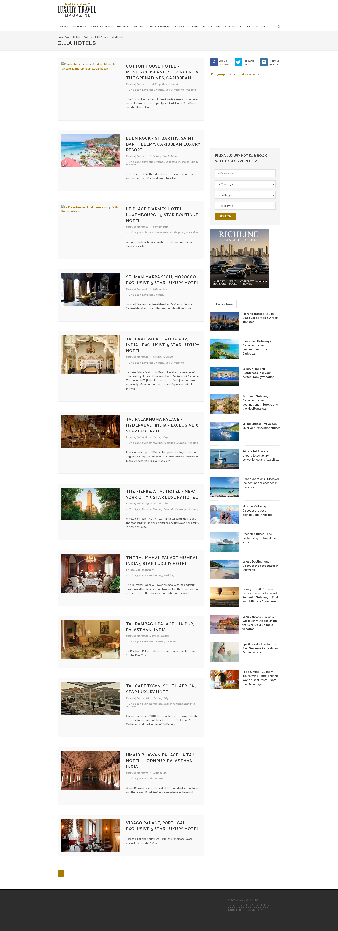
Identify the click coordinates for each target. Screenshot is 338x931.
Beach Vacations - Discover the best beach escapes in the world (260, 483)
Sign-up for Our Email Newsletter (237, 74)
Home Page (64, 37)
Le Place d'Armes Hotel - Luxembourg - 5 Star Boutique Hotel (162, 215)
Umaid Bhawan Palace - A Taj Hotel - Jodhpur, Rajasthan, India (160, 761)
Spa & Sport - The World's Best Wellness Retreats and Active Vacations (260, 648)
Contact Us (244, 905)
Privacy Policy (255, 909)
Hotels (76, 37)
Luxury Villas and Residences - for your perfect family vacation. (258, 373)
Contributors (261, 905)
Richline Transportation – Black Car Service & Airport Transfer (260, 317)
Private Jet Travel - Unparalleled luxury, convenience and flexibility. (260, 455)
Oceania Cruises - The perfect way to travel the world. (259, 538)
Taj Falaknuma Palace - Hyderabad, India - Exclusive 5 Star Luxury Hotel (162, 425)
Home (231, 905)
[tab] (225, 304)
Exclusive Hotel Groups (96, 37)
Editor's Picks (236, 909)
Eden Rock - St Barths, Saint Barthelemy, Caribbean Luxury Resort (163, 144)
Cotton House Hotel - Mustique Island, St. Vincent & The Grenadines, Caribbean (162, 72)
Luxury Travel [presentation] (225, 304)
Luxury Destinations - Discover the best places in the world (260, 565)
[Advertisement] (208, 10)
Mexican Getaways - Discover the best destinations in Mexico (257, 510)
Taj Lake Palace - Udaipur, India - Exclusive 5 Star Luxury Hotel (162, 345)
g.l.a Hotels (117, 37)
